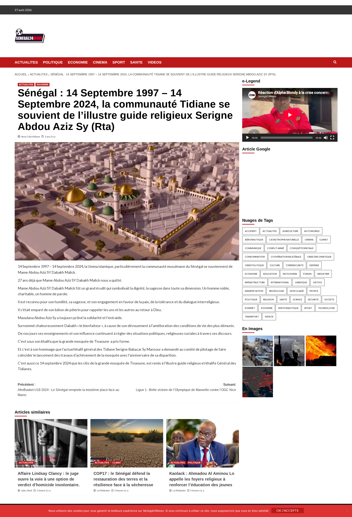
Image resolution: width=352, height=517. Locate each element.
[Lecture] (247, 137)
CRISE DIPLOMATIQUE (319, 256)
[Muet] (326, 137)
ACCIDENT (251, 230)
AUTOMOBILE (312, 230)
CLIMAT (116, 462)
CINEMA (100, 62)
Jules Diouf (26, 490)
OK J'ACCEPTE (287, 510)
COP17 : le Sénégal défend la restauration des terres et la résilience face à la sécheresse (123, 479)
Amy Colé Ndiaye (30, 136)
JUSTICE (317, 282)
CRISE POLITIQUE (254, 265)
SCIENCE (297, 299)
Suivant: (186, 387)
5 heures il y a (197, 490)
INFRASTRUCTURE (255, 282)
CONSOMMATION (255, 256)
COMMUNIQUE (253, 248)
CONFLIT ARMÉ (275, 248)
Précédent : (68, 390)
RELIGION (268, 299)
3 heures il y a (121, 490)
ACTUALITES (26, 62)
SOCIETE (329, 299)
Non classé (297, 290)
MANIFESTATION (254, 290)
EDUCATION (270, 273)
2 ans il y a (50, 136)
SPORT (118, 62)
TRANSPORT (252, 316)
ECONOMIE (78, 62)
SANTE (136, 62)
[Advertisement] (290, 184)
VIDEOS (155, 62)
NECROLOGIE (276, 290)
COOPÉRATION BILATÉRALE (286, 256)
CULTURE (275, 265)
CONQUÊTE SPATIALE (302, 248)
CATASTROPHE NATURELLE (284, 239)
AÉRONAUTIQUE (254, 239)
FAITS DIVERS (290, 273)
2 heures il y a (44, 490)
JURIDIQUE (301, 282)
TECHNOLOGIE (326, 307)
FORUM (307, 273)
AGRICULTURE (290, 230)
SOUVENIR (42, 84)
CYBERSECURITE (295, 265)
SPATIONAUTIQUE (288, 307)
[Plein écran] (332, 137)
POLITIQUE (53, 62)
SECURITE (313, 299)
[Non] (347, 511)
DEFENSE (314, 265)
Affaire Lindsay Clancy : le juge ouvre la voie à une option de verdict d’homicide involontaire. (49, 479)
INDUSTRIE (323, 273)
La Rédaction (103, 490)
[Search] (335, 62)
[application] (290, 115)
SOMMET (250, 307)
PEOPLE (314, 290)
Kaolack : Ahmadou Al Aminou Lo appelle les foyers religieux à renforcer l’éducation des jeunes (201, 479)
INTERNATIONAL (280, 282)
